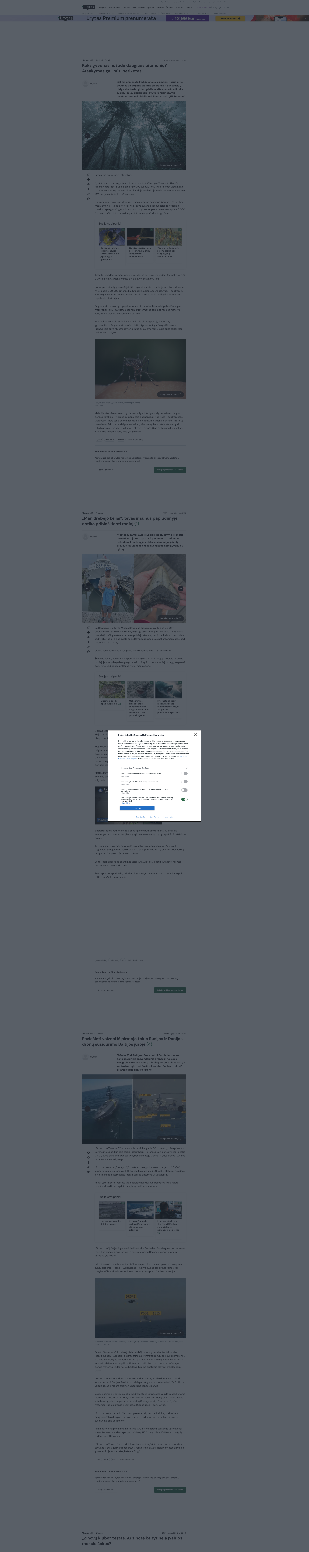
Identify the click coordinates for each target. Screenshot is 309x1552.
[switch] (184, 773)
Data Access (154, 817)
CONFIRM (137, 808)
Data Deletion (141, 817)
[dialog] (154, 776)
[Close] (196, 735)
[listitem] (154, 768)
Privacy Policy (168, 817)
